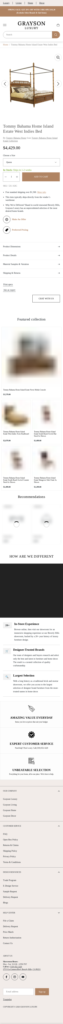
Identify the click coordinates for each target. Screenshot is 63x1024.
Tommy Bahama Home (16, 138)
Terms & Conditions (12, 862)
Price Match (8, 932)
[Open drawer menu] (4, 25)
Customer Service (12, 826)
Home (30, 3)
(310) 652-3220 (16, 967)
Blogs (5, 903)
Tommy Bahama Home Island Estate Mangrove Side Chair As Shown (45, 480)
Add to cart (41, 177)
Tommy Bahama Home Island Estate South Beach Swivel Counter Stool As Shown (16, 480)
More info (41, 192)
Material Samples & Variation (16, 264)
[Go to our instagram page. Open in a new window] (14, 976)
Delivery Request (10, 897)
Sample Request (10, 891)
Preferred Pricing (20, 230)
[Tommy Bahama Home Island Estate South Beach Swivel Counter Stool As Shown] (16, 460)
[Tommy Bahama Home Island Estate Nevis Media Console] (31, 357)
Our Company (10, 791)
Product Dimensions (11, 246)
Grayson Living (10, 805)
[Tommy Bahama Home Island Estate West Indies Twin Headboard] (16, 414)
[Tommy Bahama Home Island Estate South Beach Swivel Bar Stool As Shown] (46, 414)
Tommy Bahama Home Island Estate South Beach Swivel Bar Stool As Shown (45, 434)
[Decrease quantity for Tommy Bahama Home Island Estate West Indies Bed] (5, 176)
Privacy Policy (9, 856)
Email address (12, 991)
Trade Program (9, 880)
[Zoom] (58, 57)
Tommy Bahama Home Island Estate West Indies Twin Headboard (16, 433)
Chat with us (46, 298)
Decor (41, 3)
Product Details (9, 255)
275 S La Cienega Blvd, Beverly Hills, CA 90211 (22, 969)
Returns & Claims (11, 845)
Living (19, 3)
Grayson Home (9, 810)
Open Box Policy (10, 840)
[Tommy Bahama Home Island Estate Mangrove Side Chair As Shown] (46, 460)
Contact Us (8, 943)
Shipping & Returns (11, 273)
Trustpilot (7, 999)
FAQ (5, 834)
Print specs (8, 284)
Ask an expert (9, 290)
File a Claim (8, 921)
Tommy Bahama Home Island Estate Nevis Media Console (24, 390)
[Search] (56, 34)
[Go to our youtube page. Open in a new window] (23, 976)
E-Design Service (10, 886)
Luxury (6, 3)
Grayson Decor (9, 816)
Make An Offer (19, 219)
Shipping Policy (10, 851)
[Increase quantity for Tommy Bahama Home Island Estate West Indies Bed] (17, 176)
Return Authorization (12, 938)
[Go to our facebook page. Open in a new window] (6, 976)
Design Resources (12, 872)
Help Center (9, 913)
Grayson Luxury (10, 799)
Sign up (42, 992)
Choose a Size (9, 155)
